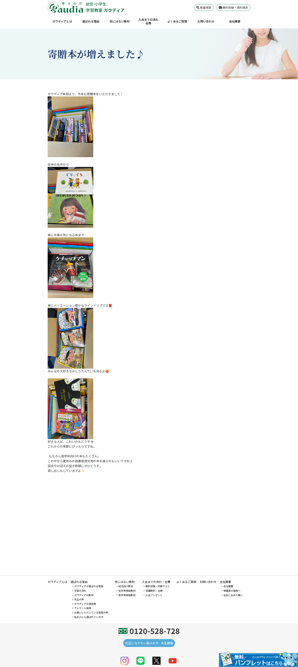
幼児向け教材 (125, 586)
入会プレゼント (154, 595)
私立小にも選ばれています (88, 617)
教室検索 (205, 7)
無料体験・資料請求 (235, 7)
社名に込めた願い (233, 595)
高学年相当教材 (126, 595)
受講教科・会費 (154, 590)
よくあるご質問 (177, 21)
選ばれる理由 (90, 21)
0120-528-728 (155, 630)
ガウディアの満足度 (85, 603)
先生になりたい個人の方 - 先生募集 (149, 643)
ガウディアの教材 (83, 595)
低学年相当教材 (126, 590)
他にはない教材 (120, 21)
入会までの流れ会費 (148, 21)
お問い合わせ (205, 21)
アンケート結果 (82, 608)
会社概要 (234, 21)
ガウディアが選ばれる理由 (88, 586)
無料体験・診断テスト (158, 586)
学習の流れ (80, 590)
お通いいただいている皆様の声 (91, 612)
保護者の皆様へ (231, 590)
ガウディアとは (62, 21)
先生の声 (79, 599)
